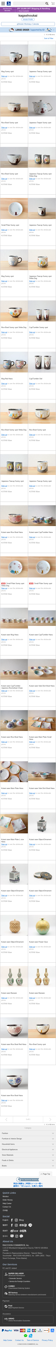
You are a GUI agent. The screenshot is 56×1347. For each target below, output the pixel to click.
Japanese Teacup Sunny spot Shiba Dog (40, 175)
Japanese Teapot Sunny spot (40, 123)
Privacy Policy (47, 1340)
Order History (8, 1200)
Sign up (4, 76)
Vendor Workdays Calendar (28, 24)
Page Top (46, 1174)
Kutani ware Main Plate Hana (12, 788)
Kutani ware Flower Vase (38, 942)
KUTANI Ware (6, 82)
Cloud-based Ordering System (19, 1287)
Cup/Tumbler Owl (35, 379)
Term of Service (33, 1340)
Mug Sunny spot (7, 71)
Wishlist (6, 1196)
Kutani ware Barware (9, 993)
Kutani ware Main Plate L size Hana (12, 840)
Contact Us (7, 1207)
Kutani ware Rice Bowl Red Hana (13, 1044)
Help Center (7, 1203)
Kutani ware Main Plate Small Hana (40, 738)
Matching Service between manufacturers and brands (27, 1294)
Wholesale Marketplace (16, 1274)
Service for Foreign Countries (19, 1281)
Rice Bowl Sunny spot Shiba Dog (13, 327)
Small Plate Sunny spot (10, 225)
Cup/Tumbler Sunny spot (38, 327)
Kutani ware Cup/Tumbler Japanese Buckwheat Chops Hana (12, 687)
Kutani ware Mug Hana (9, 635)
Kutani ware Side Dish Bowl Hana (41, 686)
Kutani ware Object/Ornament (40, 839)
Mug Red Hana (7, 379)
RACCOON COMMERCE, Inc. (16, 1245)
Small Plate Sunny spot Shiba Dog (12, 584)
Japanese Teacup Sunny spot (40, 71)
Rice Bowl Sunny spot (9, 123)
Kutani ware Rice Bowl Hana (12, 532)
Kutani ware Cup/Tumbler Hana (41, 532)
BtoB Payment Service (16, 1307)
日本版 (5, 1210)
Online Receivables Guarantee (19, 1320)
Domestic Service (15, 1278)
